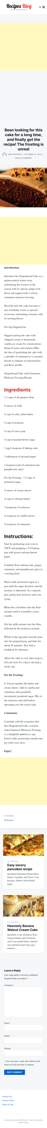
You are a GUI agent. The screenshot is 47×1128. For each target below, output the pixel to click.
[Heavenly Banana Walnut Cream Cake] (23, 906)
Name (7, 1023)
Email (7, 1035)
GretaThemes (23, 1123)
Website (7, 1048)
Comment (9, 985)
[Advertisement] (23, 47)
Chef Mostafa (15, 154)
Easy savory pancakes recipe (19, 867)
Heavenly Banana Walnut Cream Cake (22, 928)
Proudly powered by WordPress (15, 1120)
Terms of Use (7, 1104)
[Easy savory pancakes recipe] (23, 845)
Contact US (7, 1096)
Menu (43, 7)
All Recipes (8, 820)
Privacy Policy (8, 1100)
